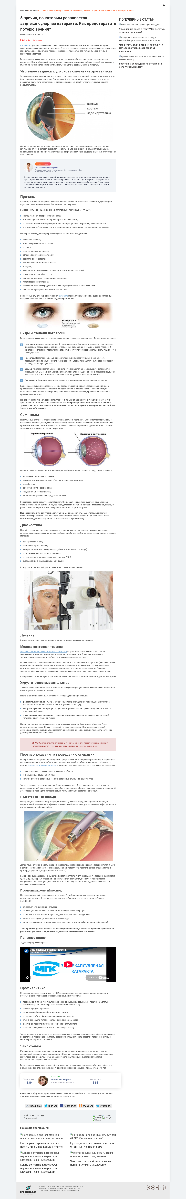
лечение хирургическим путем (41, 765)
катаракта (63, 296)
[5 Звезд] (97, 1120)
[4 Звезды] (107, 1118)
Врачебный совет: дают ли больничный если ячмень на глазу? (140, 65)
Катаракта (25, 45)
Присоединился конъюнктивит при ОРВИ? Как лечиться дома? (92, 1145)
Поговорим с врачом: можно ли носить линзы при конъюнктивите (41, 1145)
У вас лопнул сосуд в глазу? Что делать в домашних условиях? (142, 30)
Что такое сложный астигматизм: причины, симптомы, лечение (90, 1163)
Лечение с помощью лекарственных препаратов (43, 651)
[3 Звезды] (97, 1118)
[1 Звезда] (97, 1116)
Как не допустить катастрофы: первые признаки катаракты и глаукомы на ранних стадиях (38, 1168)
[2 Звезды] (107, 1116)
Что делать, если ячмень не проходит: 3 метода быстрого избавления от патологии (141, 47)
